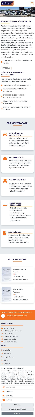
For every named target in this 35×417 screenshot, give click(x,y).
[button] (2, 12)
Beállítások (9, 391)
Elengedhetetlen (11, 387)
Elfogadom (17, 413)
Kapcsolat (6, 68)
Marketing (9, 400)
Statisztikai (9, 395)
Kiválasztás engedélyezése (17, 409)
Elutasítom (17, 405)
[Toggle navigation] (32, 3)
